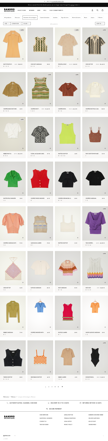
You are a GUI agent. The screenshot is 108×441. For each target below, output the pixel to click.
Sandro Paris (92, 424)
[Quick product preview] (22, 59)
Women (31, 10)
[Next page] (62, 386)
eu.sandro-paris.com (58, 1)
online (72, 4)
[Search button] (97, 10)
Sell (44, 10)
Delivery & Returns (94, 418)
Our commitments (56, 10)
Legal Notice (68, 421)
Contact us (43, 421)
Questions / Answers (46, 418)
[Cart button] (102, 10)
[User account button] (92, 10)
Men (38, 10)
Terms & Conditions (70, 418)
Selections (22, 10)
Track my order (44, 424)
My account (92, 421)
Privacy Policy (68, 424)
